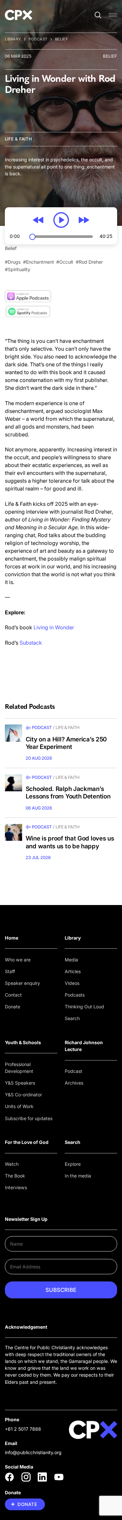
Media (71, 959)
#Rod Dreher (89, 262)
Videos (72, 983)
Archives (74, 1083)
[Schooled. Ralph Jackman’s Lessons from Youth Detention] (13, 783)
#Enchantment (38, 262)
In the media (78, 1175)
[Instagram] (26, 1477)
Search (72, 1018)
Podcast (38, 39)
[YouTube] (58, 1477)
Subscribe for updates (28, 1118)
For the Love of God (26, 1142)
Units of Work (19, 1106)
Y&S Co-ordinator (23, 1094)
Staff (10, 971)
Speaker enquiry (22, 983)
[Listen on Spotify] (28, 311)
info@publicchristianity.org (33, 1452)
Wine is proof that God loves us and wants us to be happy (70, 842)
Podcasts (75, 995)
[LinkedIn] (42, 1477)
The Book (15, 1175)
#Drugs (12, 262)
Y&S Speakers (20, 1083)
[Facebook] (9, 1477)
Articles (73, 971)
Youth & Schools (23, 1042)
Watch (12, 1164)
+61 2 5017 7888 (23, 1429)
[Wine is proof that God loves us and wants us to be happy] (13, 832)
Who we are (18, 959)
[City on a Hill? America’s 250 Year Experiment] (13, 733)
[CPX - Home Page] (18, 15)
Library (13, 39)
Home (11, 938)
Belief (61, 39)
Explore (73, 1164)
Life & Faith (18, 138)
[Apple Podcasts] (28, 296)
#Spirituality (17, 269)
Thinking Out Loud (84, 1006)
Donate (12, 1006)
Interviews (16, 1187)
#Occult (64, 262)
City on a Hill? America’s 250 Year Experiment (66, 743)
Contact (13, 995)
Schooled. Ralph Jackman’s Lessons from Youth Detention (68, 792)
